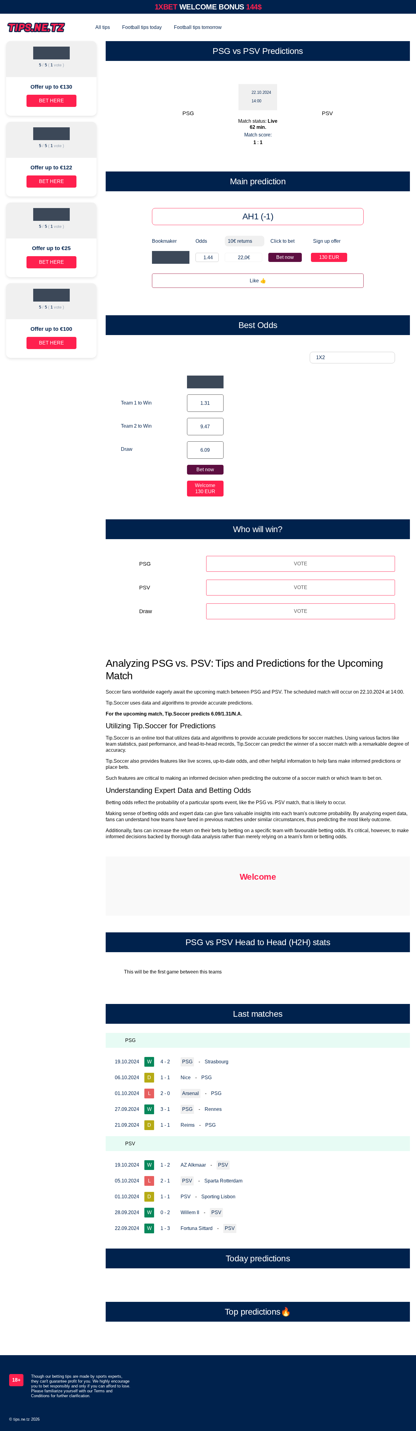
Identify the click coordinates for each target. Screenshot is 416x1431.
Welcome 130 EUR (205, 488)
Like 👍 (258, 280)
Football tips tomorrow (198, 27)
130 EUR (329, 257)
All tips (102, 27)
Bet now (285, 257)
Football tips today (142, 27)
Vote (300, 563)
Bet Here (51, 100)
